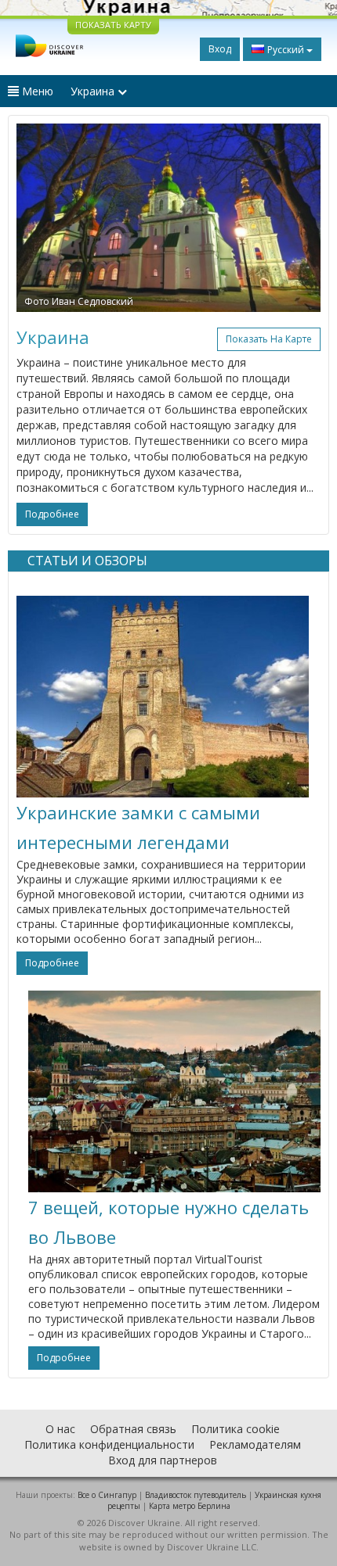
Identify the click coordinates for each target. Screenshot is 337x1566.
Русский (285, 49)
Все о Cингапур (107, 1494)
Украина (94, 91)
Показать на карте (269, 339)
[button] (39, 218)
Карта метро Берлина (189, 1505)
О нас (60, 1428)
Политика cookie (235, 1428)
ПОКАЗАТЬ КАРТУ (113, 24)
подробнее (52, 514)
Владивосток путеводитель (195, 1494)
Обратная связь (133, 1428)
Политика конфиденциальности (109, 1444)
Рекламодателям (255, 1444)
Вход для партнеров (162, 1460)
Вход (219, 49)
